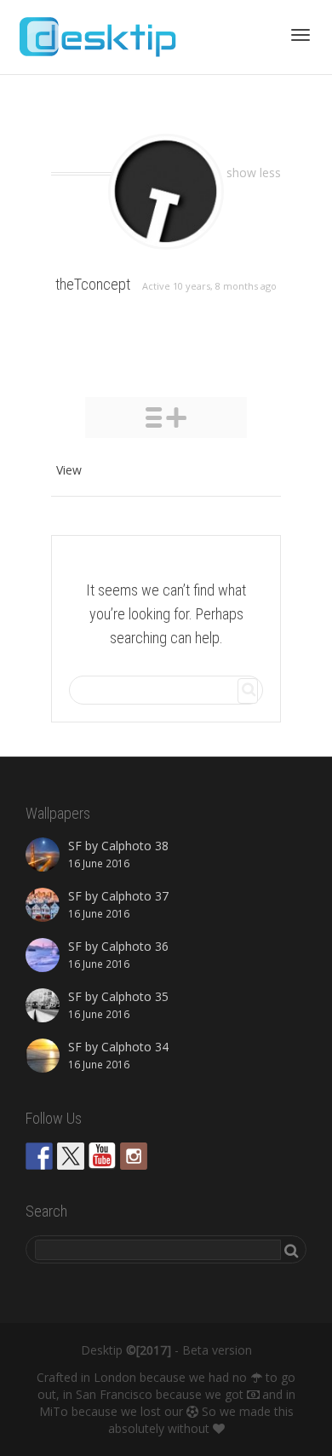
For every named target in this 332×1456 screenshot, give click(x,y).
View (69, 470)
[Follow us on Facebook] (39, 1156)
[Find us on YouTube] (102, 1156)
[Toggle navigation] (300, 34)
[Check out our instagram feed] (133, 1156)
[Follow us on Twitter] (70, 1156)
